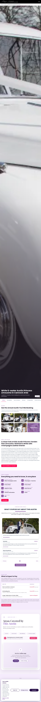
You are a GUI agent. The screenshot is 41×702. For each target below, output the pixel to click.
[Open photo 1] (7, 417)
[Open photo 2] (20, 417)
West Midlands (22, 633)
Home (2, 4)
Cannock (6, 633)
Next (37, 561)
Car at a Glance (17, 400)
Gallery (3, 400)
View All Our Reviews (20, 565)
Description (9, 400)
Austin (5, 4)
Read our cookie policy (5, 698)
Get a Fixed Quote (6, 605)
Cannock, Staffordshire (9, 492)
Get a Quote (4, 500)
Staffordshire (14, 633)
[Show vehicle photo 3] (38, 397)
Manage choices (24, 690)
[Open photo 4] (7, 427)
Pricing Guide (30, 400)
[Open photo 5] (20, 427)
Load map (16, 660)
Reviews (23, 400)
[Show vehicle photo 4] (39, 397)
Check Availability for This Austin (9, 465)
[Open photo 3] (33, 417)
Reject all (15, 690)
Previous (4, 561)
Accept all (34, 690)
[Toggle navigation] (39, 2)
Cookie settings (24, 660)
